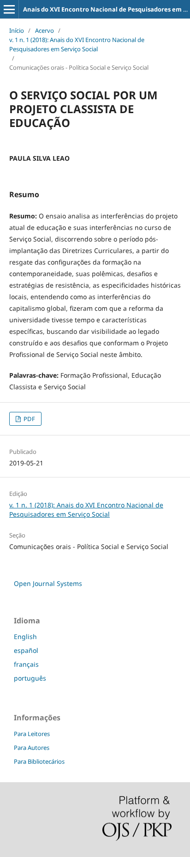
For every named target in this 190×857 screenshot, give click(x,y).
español (26, 650)
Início (16, 30)
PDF (28, 419)
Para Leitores (32, 734)
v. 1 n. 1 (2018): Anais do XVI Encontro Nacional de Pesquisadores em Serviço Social (76, 44)
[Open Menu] (9, 9)
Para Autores (31, 747)
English (25, 636)
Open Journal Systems (48, 583)
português (30, 678)
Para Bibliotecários (39, 761)
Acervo (44, 30)
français (26, 664)
